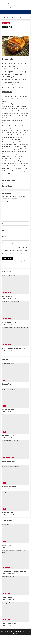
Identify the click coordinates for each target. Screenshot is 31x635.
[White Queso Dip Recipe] (15, 424)
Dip (5, 380)
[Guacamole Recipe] (15, 372)
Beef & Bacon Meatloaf (9, 179)
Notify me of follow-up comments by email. (16, 251)
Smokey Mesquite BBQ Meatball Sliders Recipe (14, 571)
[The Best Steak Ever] (15, 284)
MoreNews (23, 631)
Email (4, 230)
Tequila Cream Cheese (7, 512)
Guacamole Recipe (7, 384)
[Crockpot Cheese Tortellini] (15, 310)
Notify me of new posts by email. (13, 254)
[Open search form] (29, 11)
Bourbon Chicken (7, 185)
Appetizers (6, 457)
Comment (5, 201)
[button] (2, 12)
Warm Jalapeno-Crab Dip (8, 461)
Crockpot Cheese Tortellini (9, 322)
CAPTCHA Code (22, 247)
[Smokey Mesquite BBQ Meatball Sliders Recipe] (15, 559)
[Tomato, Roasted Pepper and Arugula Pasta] (15, 336)
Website (4, 236)
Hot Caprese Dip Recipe (8, 410)
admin (4, 30)
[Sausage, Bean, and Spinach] (15, 475)
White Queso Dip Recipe (8, 435)
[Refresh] (13, 243)
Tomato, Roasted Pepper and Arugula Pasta (13, 348)
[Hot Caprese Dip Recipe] (15, 398)
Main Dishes (6, 23)
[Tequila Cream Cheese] (15, 501)
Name (4, 224)
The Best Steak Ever (7, 296)
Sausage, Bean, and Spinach (9, 487)
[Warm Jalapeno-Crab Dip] (15, 449)
